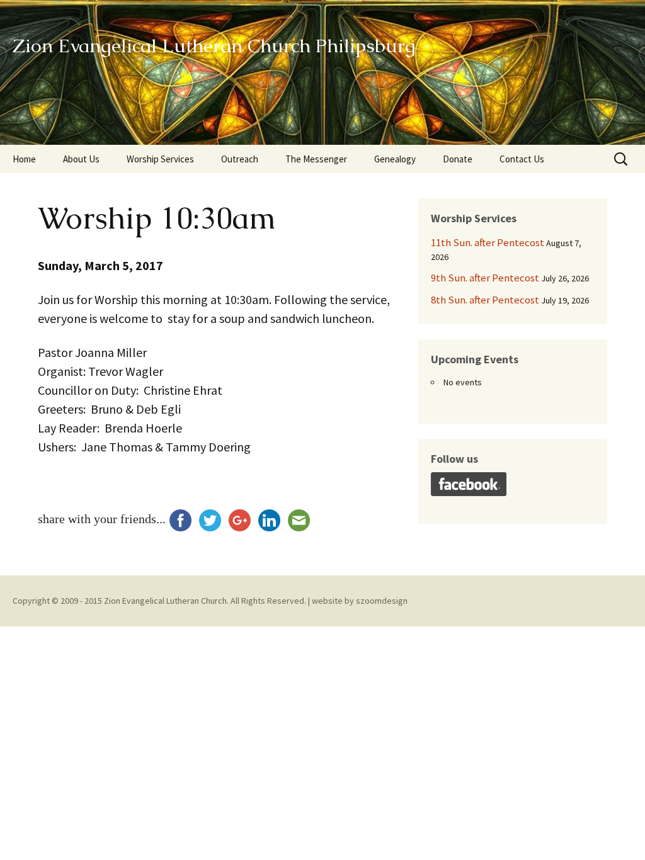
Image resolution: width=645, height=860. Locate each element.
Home (24, 159)
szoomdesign (382, 600)
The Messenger (316, 159)
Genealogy (395, 159)
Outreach (239, 159)
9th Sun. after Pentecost (485, 278)
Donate (457, 159)
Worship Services (160, 159)
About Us (81, 159)
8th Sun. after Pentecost (485, 300)
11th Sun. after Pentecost (487, 242)
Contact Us (521, 159)
